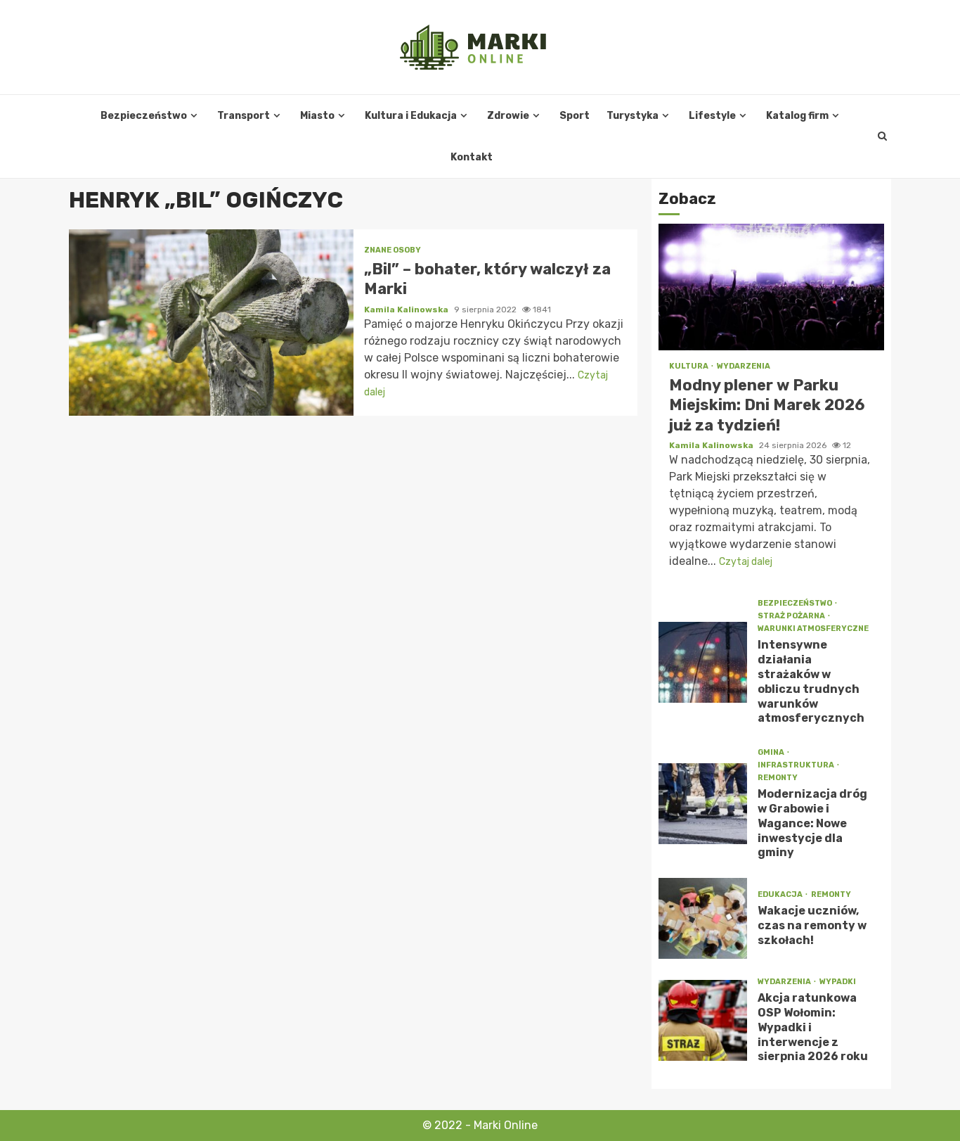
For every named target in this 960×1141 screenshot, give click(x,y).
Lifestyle (712, 116)
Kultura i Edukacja (411, 116)
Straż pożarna (792, 616)
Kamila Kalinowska (407, 309)
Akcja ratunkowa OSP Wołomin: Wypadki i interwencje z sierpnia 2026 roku (703, 1020)
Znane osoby (392, 250)
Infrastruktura (797, 765)
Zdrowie (508, 116)
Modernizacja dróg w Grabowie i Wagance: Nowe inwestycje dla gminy (703, 803)
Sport (574, 116)
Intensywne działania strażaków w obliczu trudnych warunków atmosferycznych (703, 662)
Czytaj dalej (745, 562)
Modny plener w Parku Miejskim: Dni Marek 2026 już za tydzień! (771, 287)
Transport (243, 116)
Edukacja (781, 894)
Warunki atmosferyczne (813, 628)
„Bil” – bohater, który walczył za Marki (211, 322)
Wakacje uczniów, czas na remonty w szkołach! (703, 918)
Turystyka (633, 116)
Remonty (778, 778)
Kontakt (471, 157)
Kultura (689, 366)
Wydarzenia (743, 366)
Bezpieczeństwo (143, 116)
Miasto (317, 116)
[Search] (882, 136)
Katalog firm (797, 116)
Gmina (772, 752)
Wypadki (837, 982)
